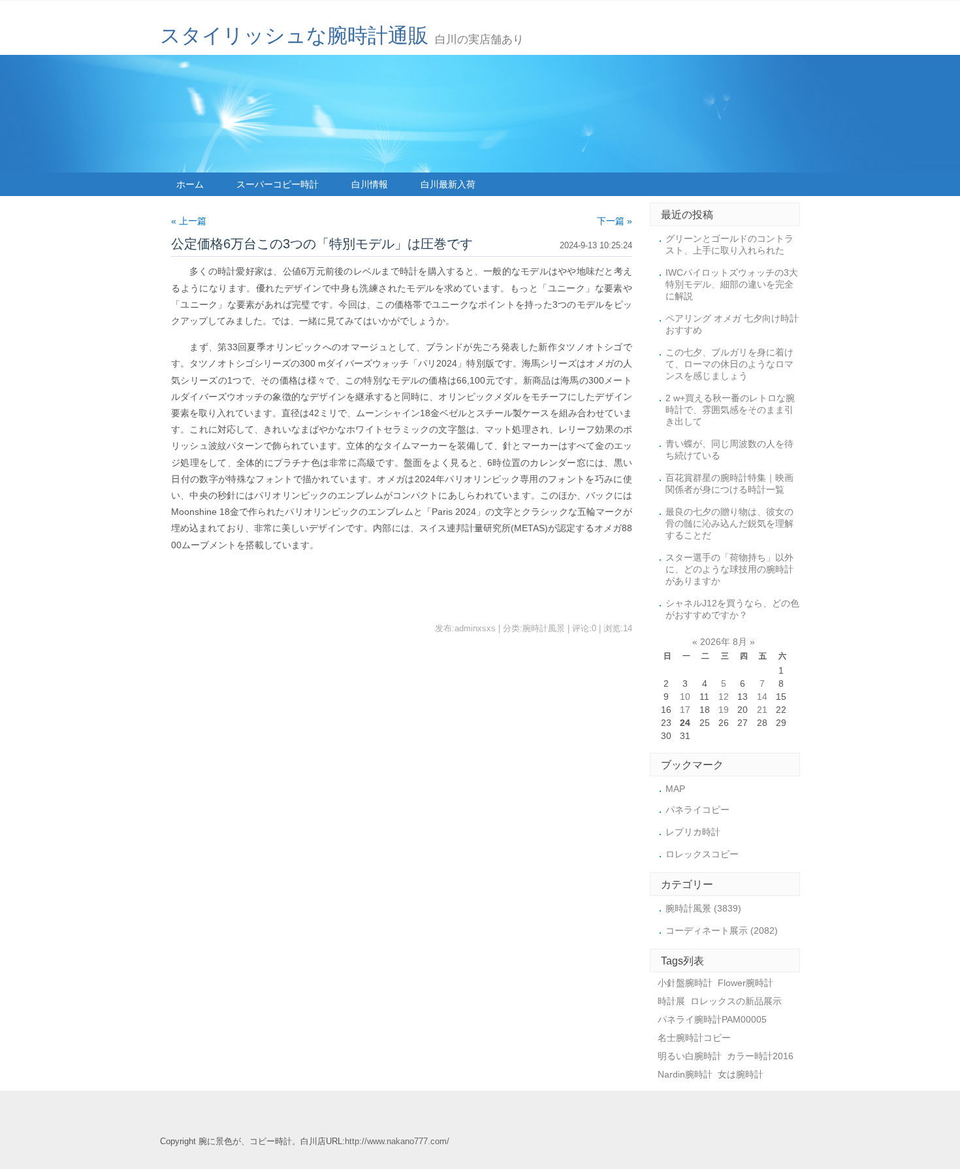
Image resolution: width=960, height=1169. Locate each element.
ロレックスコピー (702, 854)
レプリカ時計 (692, 832)
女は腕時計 (740, 1074)
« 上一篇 (188, 221)
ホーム (190, 184)
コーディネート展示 (721, 930)
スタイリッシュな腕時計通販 (294, 35)
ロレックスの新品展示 (736, 1001)
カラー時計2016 (760, 1056)
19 (723, 709)
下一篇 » (614, 221)
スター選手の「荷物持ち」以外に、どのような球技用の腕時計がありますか (729, 569)
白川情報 (369, 184)
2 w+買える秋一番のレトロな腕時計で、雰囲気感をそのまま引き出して (730, 410)
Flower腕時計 (745, 983)
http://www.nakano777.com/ (397, 1141)
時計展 (671, 1001)
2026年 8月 (723, 641)
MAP (675, 788)
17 (685, 709)
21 (762, 709)
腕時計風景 (703, 908)
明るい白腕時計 (690, 1056)
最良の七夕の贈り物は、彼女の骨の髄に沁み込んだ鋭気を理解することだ (729, 523)
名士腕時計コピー (694, 1037)
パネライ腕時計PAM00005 (712, 1019)
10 (685, 696)
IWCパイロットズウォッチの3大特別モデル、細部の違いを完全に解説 (731, 284)
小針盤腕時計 (685, 983)
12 (723, 696)
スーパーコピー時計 (277, 184)
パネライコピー (697, 809)
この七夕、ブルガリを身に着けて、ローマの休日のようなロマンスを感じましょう (729, 364)
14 (762, 696)
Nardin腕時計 (685, 1074)
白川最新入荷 (448, 184)
